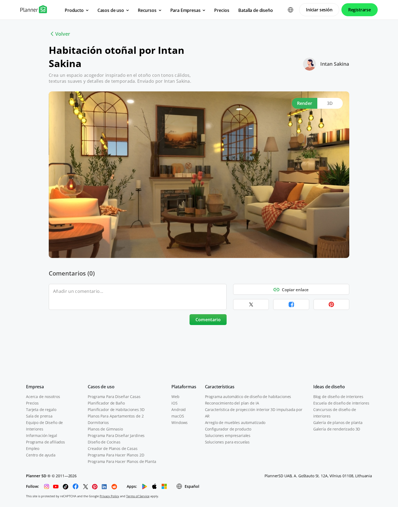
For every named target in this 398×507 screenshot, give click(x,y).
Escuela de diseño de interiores (341, 403)
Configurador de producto (228, 429)
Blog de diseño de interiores (338, 396)
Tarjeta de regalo (41, 409)
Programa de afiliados (45, 442)
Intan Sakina (334, 64)
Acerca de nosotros (43, 396)
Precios (32, 403)
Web (175, 396)
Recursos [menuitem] (147, 10)
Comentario (208, 320)
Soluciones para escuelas (227, 442)
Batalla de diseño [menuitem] (255, 10)
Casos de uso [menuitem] (110, 10)
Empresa (35, 387)
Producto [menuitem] (74, 10)
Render (304, 103)
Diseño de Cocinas (104, 442)
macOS (177, 416)
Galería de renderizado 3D (336, 429)
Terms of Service (137, 496)
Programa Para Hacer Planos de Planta (122, 461)
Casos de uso (101, 387)
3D (330, 103)
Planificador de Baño (106, 403)
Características (220, 387)
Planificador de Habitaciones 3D (116, 409)
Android (178, 409)
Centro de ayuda (41, 455)
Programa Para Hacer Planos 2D (116, 455)
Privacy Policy (109, 496)
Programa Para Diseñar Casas (114, 396)
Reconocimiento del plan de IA (232, 403)
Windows (179, 422)
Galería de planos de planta (338, 422)
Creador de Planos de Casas (112, 448)
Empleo (32, 448)
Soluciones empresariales (228, 435)
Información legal (41, 435)
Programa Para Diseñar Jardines (116, 435)
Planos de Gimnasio (105, 429)
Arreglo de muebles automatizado (235, 422)
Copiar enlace (295, 289)
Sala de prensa (39, 416)
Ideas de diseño (329, 387)
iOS (174, 403)
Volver (62, 34)
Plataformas (183, 387)
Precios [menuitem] (221, 10)
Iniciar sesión (319, 10)
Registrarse (359, 10)
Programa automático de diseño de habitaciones (248, 396)
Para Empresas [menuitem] (185, 10)
